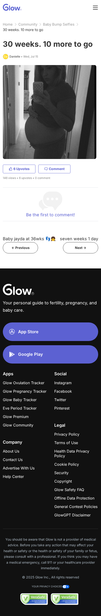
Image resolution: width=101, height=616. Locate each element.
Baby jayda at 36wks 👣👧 (29, 238)
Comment (57, 169)
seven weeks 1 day (79, 238)
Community (27, 24)
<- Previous (21, 248)
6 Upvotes (21, 169)
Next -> (80, 248)
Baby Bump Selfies (58, 24)
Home (8, 24)
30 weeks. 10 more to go (23, 29)
